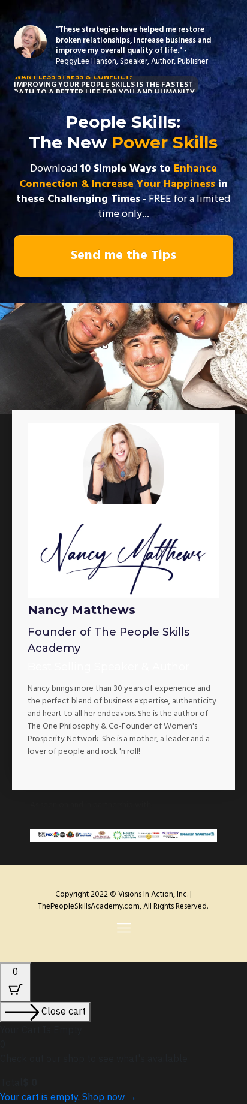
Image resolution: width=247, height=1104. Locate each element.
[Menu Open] (123, 927)
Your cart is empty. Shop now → (68, 1097)
